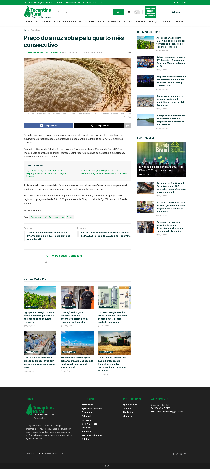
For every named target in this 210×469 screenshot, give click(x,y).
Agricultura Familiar (109, 22)
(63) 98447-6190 (161, 408)
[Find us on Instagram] (181, 2)
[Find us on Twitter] (178, 2)
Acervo (127, 408)
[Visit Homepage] (38, 12)
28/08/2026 (30, 326)
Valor (69, 217)
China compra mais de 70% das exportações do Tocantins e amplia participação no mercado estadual (113, 364)
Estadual (166, 22)
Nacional (179, 22)
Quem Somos (130, 404)
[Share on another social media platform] (127, 125)
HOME (59, 2)
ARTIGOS (90, 2)
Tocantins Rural (36, 453)
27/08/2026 (67, 371)
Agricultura (32, 22)
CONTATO (99, 2)
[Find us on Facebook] (174, 2)
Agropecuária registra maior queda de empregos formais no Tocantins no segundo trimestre (47, 173)
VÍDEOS (81, 2)
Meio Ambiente (86, 22)
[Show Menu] (185, 12)
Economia (140, 22)
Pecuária (46, 22)
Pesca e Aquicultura (65, 22)
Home (26, 30)
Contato (127, 416)
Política (127, 22)
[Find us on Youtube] (185, 2)
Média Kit (128, 412)
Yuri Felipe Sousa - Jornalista (44, 52)
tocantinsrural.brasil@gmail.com (168, 411)
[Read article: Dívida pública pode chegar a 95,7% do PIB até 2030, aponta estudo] (161, 159)
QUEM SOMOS (70, 2)
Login (177, 12)
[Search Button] (118, 12)
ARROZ (48, 217)
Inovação (154, 22)
